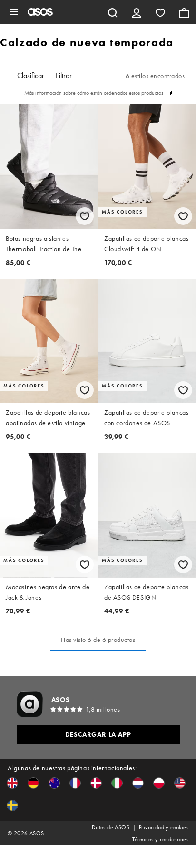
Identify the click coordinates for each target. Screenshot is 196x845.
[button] (12, 783)
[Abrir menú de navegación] (14, 12)
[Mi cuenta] (136, 12)
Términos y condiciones (160, 839)
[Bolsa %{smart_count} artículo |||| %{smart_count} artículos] (184, 12)
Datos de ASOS (110, 827)
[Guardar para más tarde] (85, 216)
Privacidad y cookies (163, 827)
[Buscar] (113, 12)
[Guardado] (160, 12)
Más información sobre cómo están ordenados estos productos (93, 93)
